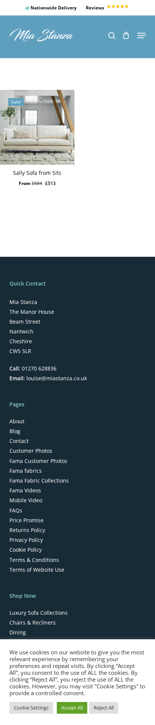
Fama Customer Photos (38, 461)
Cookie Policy (25, 549)
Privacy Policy (26, 540)
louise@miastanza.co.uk (56, 378)
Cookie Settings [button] (31, 707)
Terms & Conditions (34, 560)
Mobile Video (25, 500)
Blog (14, 431)
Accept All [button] (72, 707)
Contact (19, 441)
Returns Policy (27, 530)
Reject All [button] (104, 707)
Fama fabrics (25, 470)
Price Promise (26, 520)
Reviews (95, 8)
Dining (17, 632)
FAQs (15, 510)
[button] (141, 35)
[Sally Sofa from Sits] (37, 127)
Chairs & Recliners (32, 622)
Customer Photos (30, 450)
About (16, 421)
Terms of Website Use (36, 569)
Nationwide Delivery (53, 8)
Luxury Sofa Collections (38, 612)
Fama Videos (25, 490)
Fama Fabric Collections (39, 480)
